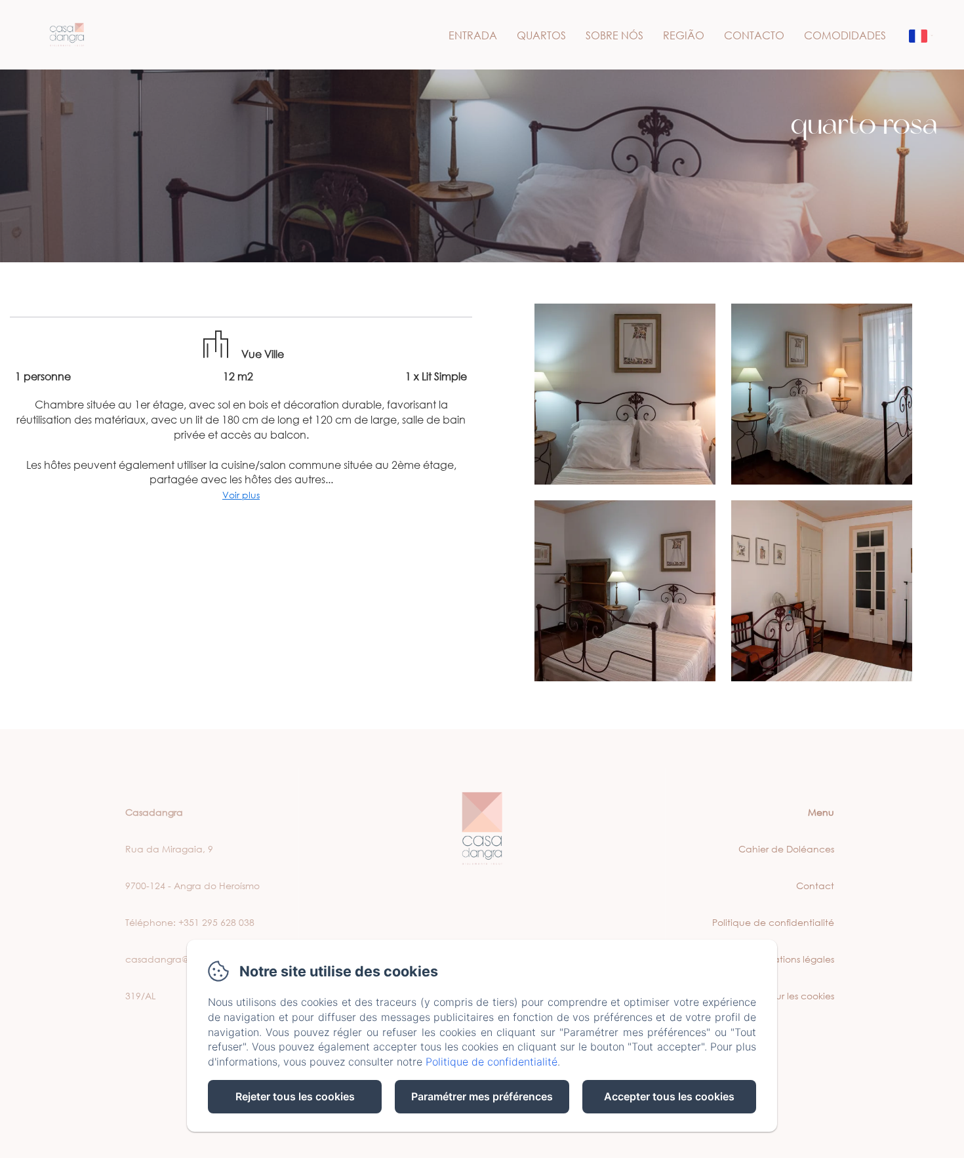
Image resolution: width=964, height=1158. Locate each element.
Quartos (541, 35)
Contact (815, 885)
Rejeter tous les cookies (295, 1096)
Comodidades (845, 35)
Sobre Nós (614, 35)
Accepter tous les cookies (669, 1096)
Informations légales (790, 959)
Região (683, 35)
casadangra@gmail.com (181, 959)
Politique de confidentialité (773, 922)
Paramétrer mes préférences (482, 1096)
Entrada (473, 35)
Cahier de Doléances (786, 849)
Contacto (754, 35)
